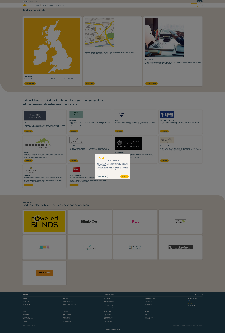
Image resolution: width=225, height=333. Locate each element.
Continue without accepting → (122, 156)
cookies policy (114, 172)
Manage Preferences (102, 176)
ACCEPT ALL (124, 176)
